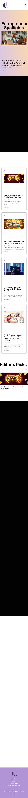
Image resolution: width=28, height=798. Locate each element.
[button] (25, 5)
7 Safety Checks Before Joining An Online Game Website (12, 289)
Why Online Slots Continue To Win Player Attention (13, 196)
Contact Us (14, 781)
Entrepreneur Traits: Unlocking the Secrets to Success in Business (13, 63)
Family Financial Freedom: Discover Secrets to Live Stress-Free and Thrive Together (13, 337)
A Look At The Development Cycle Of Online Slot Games (14, 242)
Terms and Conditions (14, 785)
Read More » (3, 70)
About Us (14, 779)
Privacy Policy (14, 783)
